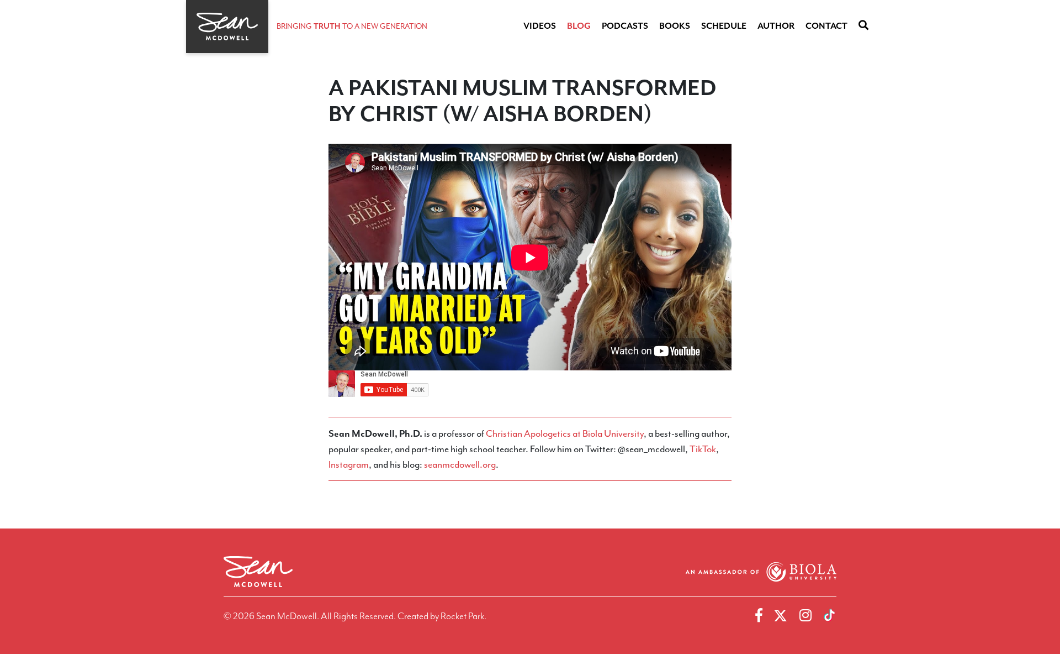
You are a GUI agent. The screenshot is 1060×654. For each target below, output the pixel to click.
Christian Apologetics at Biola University (565, 433)
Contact (826, 26)
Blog (579, 26)
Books (674, 26)
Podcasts (625, 26)
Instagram (348, 464)
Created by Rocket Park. (442, 616)
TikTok (703, 449)
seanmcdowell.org (460, 464)
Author (775, 26)
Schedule (723, 26)
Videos (539, 26)
